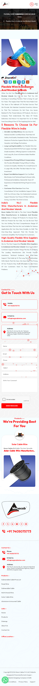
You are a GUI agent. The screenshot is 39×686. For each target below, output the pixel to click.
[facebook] (3, 524)
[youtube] (17, 524)
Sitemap (4, 621)
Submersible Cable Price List (11, 580)
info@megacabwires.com (17, 318)
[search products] (32, 4)
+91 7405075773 (14, 305)
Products (4, 617)
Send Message (12, 406)
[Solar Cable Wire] (19, 471)
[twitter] (8, 524)
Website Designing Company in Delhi (19, 678)
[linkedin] (12, 524)
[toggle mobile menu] (36, 4)
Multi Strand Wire (7, 593)
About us (4, 626)
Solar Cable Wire (19, 444)
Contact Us (5, 630)
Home (19, 17)
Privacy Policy (23, 682)
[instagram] (21, 524)
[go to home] (6, 4)
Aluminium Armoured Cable (11, 601)
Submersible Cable (7, 588)
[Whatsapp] (5, 680)
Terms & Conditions (10, 682)
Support (32, 682)
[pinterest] (26, 524)
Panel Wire (5, 584)
